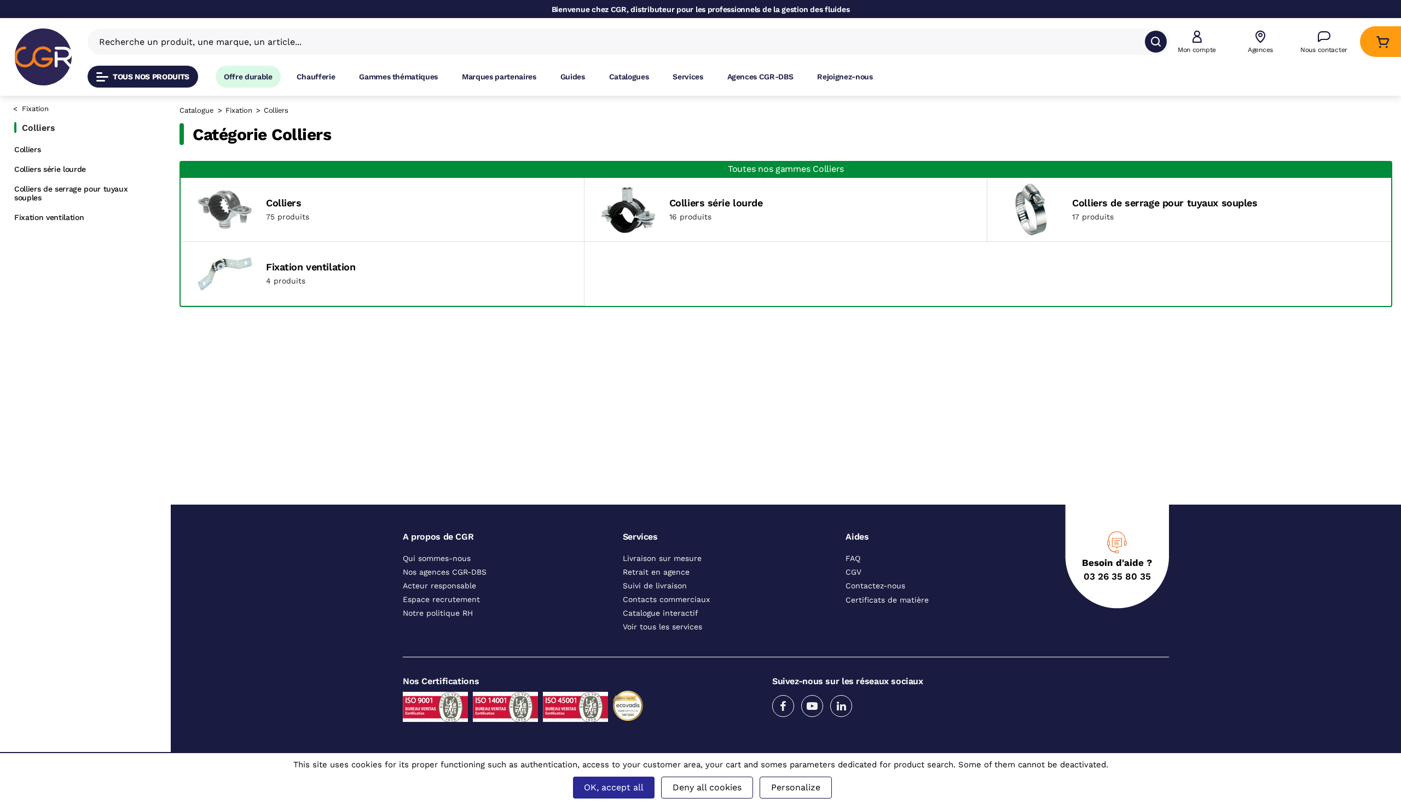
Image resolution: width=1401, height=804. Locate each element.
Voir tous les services (662, 627)
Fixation (35, 109)
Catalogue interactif (660, 613)
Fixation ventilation (49, 217)
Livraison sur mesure (662, 558)
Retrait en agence (656, 572)
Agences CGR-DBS (760, 76)
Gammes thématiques (398, 76)
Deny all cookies (707, 787)
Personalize (795, 787)
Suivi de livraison (655, 586)
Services (688, 76)
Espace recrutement (441, 599)
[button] (1197, 42)
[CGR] (43, 56)
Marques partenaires (499, 76)
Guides (572, 76)
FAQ (853, 558)
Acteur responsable (439, 586)
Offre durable (248, 76)
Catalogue (197, 110)
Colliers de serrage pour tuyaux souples (71, 193)
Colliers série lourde (50, 169)
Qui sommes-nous (437, 558)
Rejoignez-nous (844, 76)
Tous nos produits (151, 76)
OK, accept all (614, 787)
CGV (853, 572)
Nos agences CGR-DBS (445, 572)
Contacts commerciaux (666, 599)
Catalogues (629, 76)
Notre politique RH (438, 613)
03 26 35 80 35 (1117, 576)
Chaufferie (316, 76)
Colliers (27, 149)
